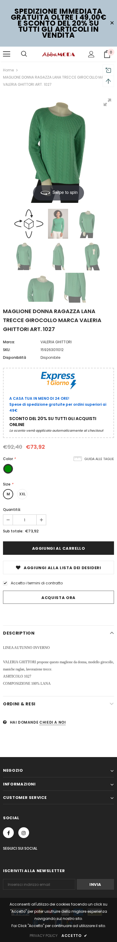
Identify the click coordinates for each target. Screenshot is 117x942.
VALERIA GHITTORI (56, 341)
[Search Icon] (24, 54)
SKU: (6, 349)
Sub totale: (13, 531)
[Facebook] (8, 832)
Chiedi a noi (52, 722)
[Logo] (58, 54)
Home (8, 70)
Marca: (9, 341)
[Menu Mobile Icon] (6, 54)
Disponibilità (14, 357)
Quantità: (12, 509)
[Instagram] (23, 832)
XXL (22, 494)
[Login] (91, 54)
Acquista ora (58, 598)
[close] (112, 23)
